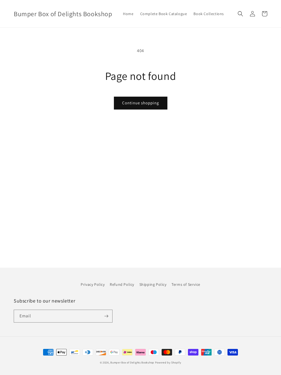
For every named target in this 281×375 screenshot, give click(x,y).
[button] (240, 14)
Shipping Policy (153, 284)
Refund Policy (122, 284)
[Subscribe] (106, 316)
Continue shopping (140, 102)
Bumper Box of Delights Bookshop (132, 362)
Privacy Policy (93, 284)
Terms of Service (186, 284)
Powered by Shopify (168, 362)
